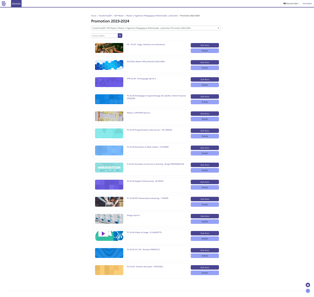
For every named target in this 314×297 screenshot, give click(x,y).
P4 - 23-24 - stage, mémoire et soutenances (146, 44)
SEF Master (119, 15)
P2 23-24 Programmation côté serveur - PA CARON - (150, 129)
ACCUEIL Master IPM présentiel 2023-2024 (145, 61)
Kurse (93, 15)
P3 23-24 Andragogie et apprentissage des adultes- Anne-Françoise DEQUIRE (156, 97)
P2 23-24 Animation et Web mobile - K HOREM (148, 147)
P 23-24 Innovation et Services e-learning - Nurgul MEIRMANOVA (155, 164)
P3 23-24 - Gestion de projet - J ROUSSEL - (145, 266)
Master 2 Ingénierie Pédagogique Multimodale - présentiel (152, 15)
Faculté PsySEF (105, 15)
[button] (291, 3)
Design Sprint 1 (133, 215)
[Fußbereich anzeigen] (308, 291)
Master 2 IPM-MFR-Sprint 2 (138, 112)
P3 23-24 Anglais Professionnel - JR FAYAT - (145, 181)
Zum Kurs (205, 45)
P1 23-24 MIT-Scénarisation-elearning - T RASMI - (148, 198)
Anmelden (307, 3)
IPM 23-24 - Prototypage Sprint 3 (141, 78)
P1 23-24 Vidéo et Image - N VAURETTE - (145, 232)
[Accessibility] (308, 285)
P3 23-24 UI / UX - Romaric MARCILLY (143, 249)
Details (205, 50)
